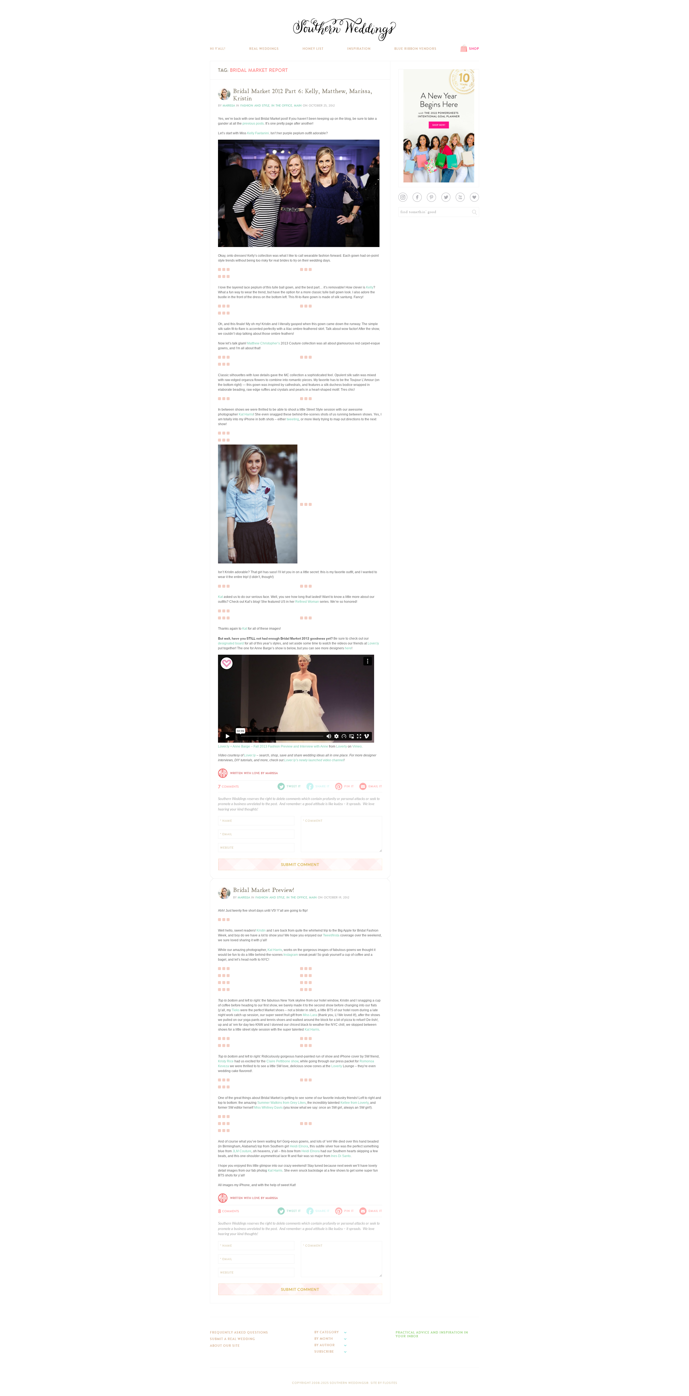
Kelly (369, 287)
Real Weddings (264, 48)
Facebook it (230, 232)
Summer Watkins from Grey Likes (281, 1103)
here (348, 648)
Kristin (261, 930)
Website (227, 847)
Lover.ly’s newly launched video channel (314, 760)
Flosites (390, 1383)
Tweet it (227, 236)
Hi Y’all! (218, 48)
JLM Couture (242, 1151)
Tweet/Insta (331, 935)
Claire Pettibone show (282, 1061)
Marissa (229, 106)
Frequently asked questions (239, 1332)
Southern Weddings (344, 29)
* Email (226, 834)
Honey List (313, 48)
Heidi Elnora (299, 1146)
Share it (322, 786)
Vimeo (357, 746)
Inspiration (359, 48)
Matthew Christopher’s (263, 343)
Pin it (225, 240)
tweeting (293, 419)
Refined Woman (307, 602)
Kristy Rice (226, 1061)
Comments (228, 786)
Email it (375, 786)
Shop (474, 48)
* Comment (312, 821)
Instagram (290, 955)
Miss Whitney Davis (268, 1107)
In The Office (281, 106)
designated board (231, 643)
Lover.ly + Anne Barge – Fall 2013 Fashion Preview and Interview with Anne (273, 746)
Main (298, 106)
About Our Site (225, 1345)
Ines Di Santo (341, 1156)
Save (225, 227)
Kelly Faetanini (258, 133)
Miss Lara (310, 1015)
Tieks (236, 1010)
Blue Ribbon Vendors (415, 48)
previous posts (253, 123)
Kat (221, 597)
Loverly (341, 746)
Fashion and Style (254, 106)
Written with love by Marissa (254, 773)
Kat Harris (246, 414)
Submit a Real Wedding (232, 1339)
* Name (226, 821)
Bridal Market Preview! (263, 890)
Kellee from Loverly (354, 1103)
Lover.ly (373, 643)
